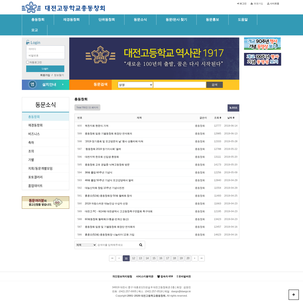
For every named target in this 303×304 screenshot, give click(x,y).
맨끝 (201, 258)
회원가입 (258, 3)
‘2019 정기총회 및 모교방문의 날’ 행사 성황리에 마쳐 (114, 141)
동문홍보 (212, 19)
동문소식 (140, 19)
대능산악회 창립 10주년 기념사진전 (104, 187)
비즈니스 (34, 134)
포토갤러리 (35, 177)
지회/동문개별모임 (40, 168)
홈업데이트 (35, 185)
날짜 (230, 117)
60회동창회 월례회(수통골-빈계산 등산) (107, 219)
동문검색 (101, 84)
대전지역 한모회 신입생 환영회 (102, 156)
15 (154, 258)
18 (174, 258)
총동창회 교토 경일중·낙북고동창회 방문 (107, 164)
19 (181, 258)
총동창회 (38, 19)
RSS (234, 107)
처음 (112, 258)
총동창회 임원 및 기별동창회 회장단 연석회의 (110, 226)
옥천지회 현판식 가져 (96, 125)
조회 (217, 117)
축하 (31, 142)
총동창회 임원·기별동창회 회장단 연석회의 (108, 133)
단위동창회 (107, 19)
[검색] (141, 245)
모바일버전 (184, 276)
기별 (31, 159)
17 (167, 258)
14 (147, 258)
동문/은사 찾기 (176, 19)
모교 (34, 30)
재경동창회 (71, 19)
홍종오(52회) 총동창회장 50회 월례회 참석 (108, 195)
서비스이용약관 (144, 276)
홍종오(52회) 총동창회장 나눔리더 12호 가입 (109, 234)
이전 (119, 258)
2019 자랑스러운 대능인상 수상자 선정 (106, 203)
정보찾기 (59, 75)
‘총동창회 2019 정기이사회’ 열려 (103, 149)
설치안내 (49, 84)
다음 (195, 258)
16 (160, 258)
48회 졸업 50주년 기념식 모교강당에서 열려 (109, 180)
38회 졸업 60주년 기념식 (98, 172)
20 (188, 258)
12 (133, 258)
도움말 (243, 19)
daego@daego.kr (181, 291)
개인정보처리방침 (122, 276)
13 (140, 258)
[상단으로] (294, 295)
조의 (31, 151)
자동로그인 (35, 62)
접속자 (166, 276)
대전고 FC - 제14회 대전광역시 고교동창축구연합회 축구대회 (119, 211)
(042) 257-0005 (127, 291)
